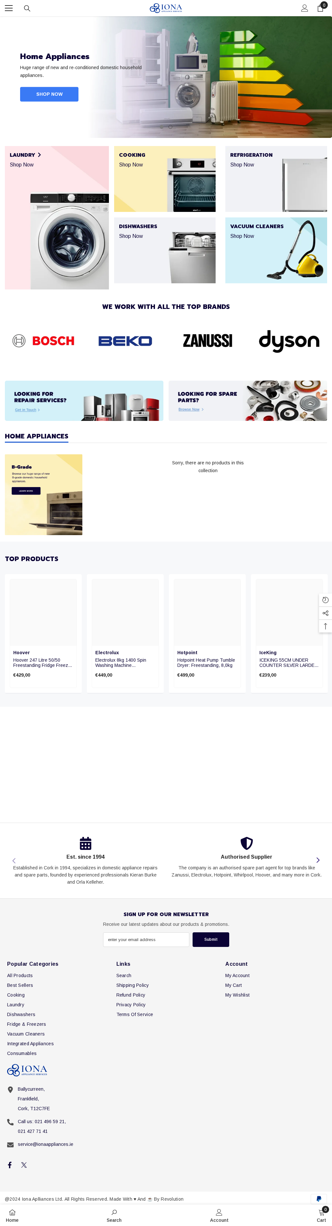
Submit (211, 939)
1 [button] (162, 127)
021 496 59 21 (50, 1121)
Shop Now (49, 94)
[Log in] (304, 8)
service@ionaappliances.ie (45, 1144)
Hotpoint (187, 652)
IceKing (268, 652)
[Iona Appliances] (84, 401)
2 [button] (170, 127)
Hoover (21, 652)
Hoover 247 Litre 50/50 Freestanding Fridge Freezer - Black (42, 662)
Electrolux (107, 652)
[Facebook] (10, 1165)
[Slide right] (318, 860)
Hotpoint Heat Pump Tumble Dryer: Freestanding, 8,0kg (206, 662)
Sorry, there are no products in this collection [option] (208, 466)
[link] (43, 341)
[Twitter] (24, 1165)
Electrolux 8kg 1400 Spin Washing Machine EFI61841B (120, 662)
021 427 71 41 (33, 1131)
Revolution (172, 1199)
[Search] (27, 8)
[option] (166, 77)
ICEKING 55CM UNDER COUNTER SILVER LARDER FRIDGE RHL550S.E (288, 662)
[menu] (9, 8)
